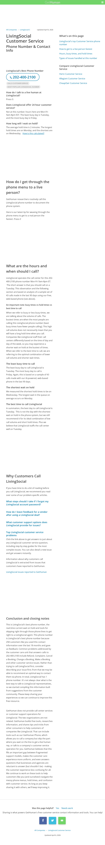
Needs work (67, 808)
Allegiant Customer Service (72, 78)
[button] (102, 2)
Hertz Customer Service (70, 74)
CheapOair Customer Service (73, 83)
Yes (57, 808)
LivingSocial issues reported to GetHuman (26, 572)
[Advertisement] (29, 157)
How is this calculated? (33, 133)
